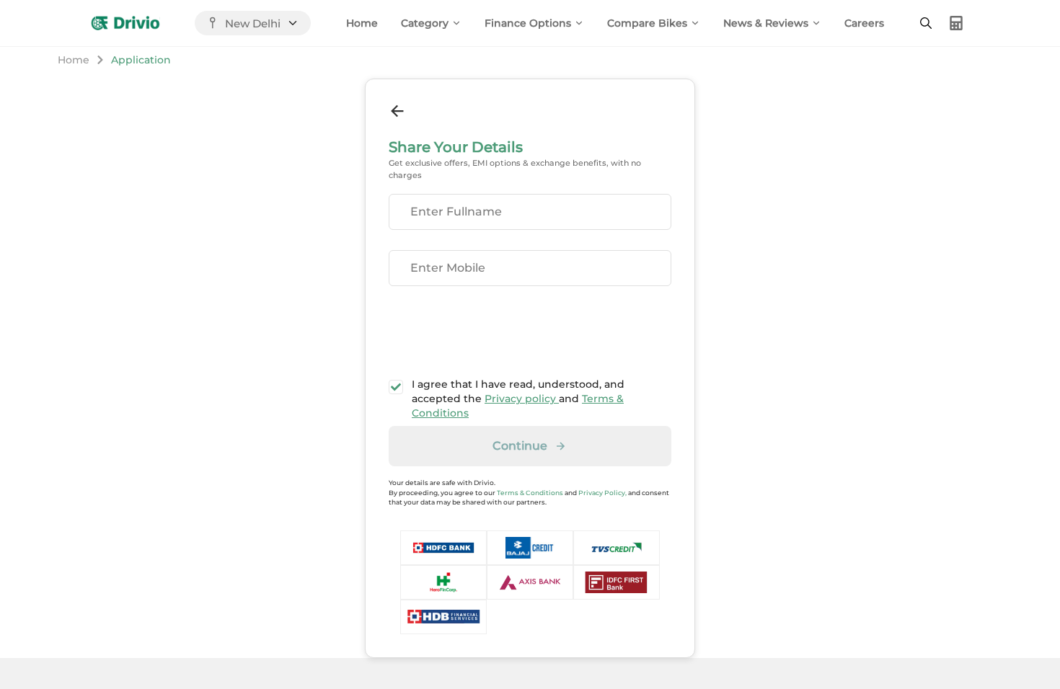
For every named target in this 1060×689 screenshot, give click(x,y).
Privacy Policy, (602, 493)
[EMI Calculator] (956, 23)
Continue (520, 446)
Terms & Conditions (530, 493)
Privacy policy (522, 398)
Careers (864, 23)
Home (362, 23)
